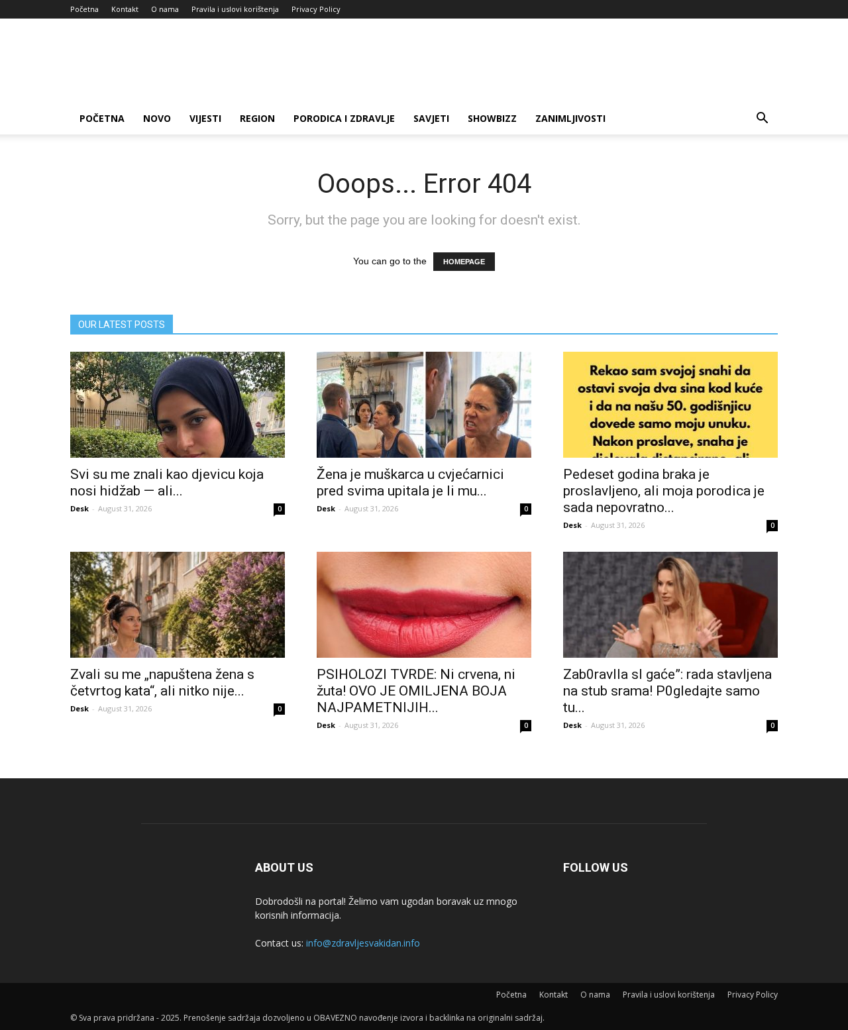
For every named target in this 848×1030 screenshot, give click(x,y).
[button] (762, 119)
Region (257, 118)
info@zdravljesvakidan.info (363, 943)
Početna (84, 9)
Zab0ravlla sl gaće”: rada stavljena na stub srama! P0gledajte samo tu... (667, 690)
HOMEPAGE (464, 262)
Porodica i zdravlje (344, 118)
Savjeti (431, 118)
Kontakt (124, 9)
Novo (157, 118)
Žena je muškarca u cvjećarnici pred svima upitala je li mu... (410, 482)
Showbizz (492, 118)
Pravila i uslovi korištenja (235, 9)
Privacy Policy (316, 9)
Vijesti (205, 118)
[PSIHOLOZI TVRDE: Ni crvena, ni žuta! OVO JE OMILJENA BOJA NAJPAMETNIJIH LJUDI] (424, 605)
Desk (79, 508)
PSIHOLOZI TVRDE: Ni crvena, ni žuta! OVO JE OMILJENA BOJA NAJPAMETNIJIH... (416, 690)
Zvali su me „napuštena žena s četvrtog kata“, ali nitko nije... (162, 682)
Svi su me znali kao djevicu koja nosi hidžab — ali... (167, 482)
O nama (165, 9)
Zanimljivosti (570, 118)
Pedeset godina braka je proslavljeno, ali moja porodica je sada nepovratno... (664, 490)
